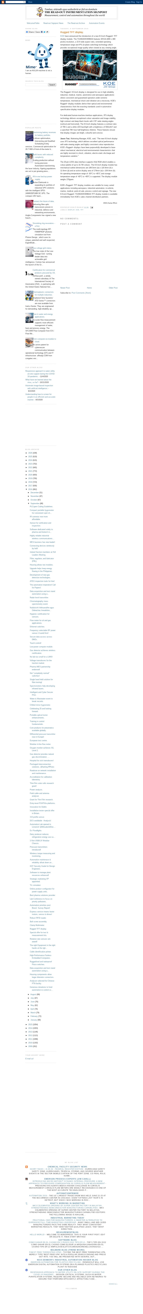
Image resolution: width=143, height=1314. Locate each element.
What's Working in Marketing (67, 1203)
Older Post (113, 288)
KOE (62, 36)
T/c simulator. (35, 885)
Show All (113, 1284)
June (33, 1002)
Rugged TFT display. (38, 929)
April (32, 1009)
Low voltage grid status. (42, 248)
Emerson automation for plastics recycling (56, 1262)
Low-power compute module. (41, 647)
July (32, 998)
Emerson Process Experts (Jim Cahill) (67, 1179)
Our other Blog (67, 1270)
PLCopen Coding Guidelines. (41, 506)
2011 (30, 1039)
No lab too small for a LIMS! (41, 657)
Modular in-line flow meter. (40, 744)
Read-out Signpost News (53, 23)
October (34, 500)
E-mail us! (29, 1059)
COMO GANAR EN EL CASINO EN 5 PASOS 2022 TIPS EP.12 (57, 1242)
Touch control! (35, 643)
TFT (81, 210)
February (34, 1016)
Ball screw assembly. (38, 922)
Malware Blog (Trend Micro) (67, 1250)
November (35, 496)
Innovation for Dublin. (38, 807)
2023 (30, 464)
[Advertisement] (39, 106)
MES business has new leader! (42, 542)
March (33, 1013)
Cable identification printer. (40, 952)
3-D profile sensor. (37, 817)
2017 (30, 486)
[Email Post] (91, 207)
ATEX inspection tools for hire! (42, 581)
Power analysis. (36, 790)
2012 (30, 1035)
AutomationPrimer (68, 1193)
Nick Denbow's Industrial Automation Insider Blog (67, 1260)
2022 (30, 467)
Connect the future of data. (43, 201)
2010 (30, 1043)
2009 (30, 1046)
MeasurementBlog (67, 1232)
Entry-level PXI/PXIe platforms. (42, 803)
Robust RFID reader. (38, 918)
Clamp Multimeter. (37, 925)
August (33, 994)
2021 (30, 471)
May (33, 1005)
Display (71, 210)
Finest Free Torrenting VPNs (45, 1252)
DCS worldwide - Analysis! (40, 821)
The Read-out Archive (76, 23)
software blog (67, 1240)
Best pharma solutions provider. (42, 895)
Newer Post (65, 288)
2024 (30, 460)
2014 (30, 1028)
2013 (30, 1032)
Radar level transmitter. (39, 598)
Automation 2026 (38, 1196)
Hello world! (37, 1235)
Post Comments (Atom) (81, 293)
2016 (30, 489)
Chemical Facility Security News (67, 1167)
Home (89, 288)
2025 (30, 457)
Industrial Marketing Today (67, 1218)
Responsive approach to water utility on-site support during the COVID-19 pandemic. (40, 374)
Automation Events (97, 23)
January (34, 1020)
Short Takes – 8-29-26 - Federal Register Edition (57, 1169)
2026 (30, 453)
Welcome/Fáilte (33, 23)
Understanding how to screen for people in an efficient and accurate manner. (40, 397)
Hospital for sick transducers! (42, 760)
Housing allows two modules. (41, 565)
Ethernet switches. (37, 627)
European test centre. (38, 740)
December (35, 492)
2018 (30, 482)
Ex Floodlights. (36, 831)
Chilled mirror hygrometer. (40, 705)
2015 (30, 1024)
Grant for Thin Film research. (41, 800)
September (35, 503)
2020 (30, 475)
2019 (30, 478)
